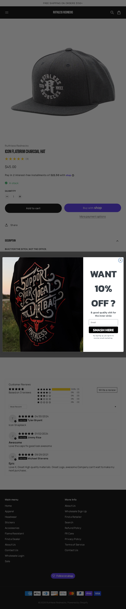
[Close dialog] (120, 260)
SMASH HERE (103, 329)
